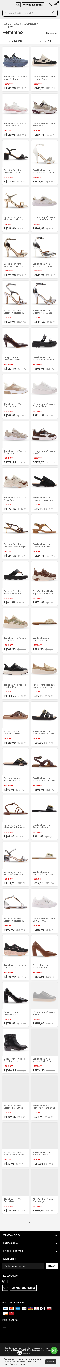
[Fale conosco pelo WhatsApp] (54, 1350)
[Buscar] (53, 13)
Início (4, 23)
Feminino (13, 23)
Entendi (50, 1362)
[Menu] (4, 5)
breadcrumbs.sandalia (29, 23)
